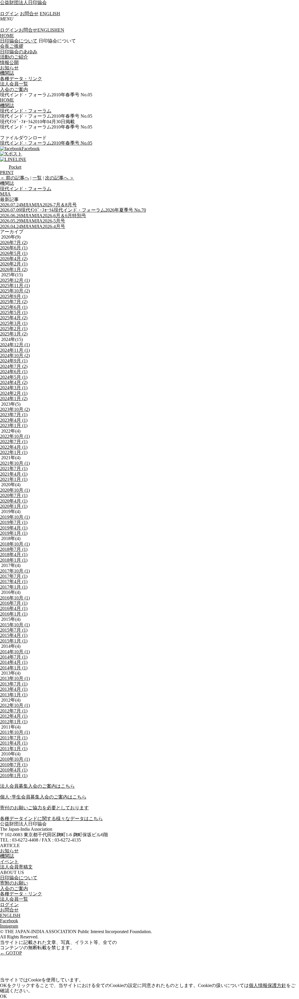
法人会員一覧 (14, 83)
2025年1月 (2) (13, 333)
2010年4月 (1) (13, 769)
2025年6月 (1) (13, 307)
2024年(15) (12, 339)
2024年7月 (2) (13, 366)
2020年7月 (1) (13, 495)
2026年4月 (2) (13, 258)
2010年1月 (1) (13, 775)
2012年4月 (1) (13, 716)
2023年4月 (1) (13, 420)
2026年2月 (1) (13, 263)
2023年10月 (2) (15, 409)
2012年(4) (10, 700)
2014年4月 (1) (13, 662)
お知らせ (9, 67)
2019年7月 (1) (13, 522)
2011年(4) (10, 726)
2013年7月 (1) (13, 683)
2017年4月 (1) (13, 581)
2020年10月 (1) (15, 490)
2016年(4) (10, 592)
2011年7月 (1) (13, 737)
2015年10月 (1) (15, 624)
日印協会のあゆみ (18, 51)
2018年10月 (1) (15, 544)
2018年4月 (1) (13, 554)
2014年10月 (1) (15, 651)
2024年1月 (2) (13, 398)
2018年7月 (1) (13, 549)
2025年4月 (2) (13, 317)
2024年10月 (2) (15, 355)
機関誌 (7, 73)
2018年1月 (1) (13, 560)
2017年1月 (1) (13, 587)
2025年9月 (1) (13, 296)
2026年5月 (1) (13, 253)
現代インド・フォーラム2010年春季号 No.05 (46, 142)
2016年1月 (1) (13, 613)
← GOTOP (11, 952)
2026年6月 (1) (13, 247)
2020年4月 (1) (13, 500)
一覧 (37, 177)
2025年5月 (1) (13, 312)
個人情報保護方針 (267, 985)
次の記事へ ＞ (59, 177)
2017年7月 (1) (13, 576)
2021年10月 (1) (15, 463)
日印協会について (18, 40)
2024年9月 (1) (13, 360)
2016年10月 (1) (15, 597)
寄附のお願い (14, 882)
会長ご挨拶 (11, 46)
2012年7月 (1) (13, 710)
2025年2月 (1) (13, 328)
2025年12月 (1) (15, 280)
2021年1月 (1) (13, 479)
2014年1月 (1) (13, 667)
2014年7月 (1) (13, 656)
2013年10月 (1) (15, 678)
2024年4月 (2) (13, 382)
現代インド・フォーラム (25, 188)
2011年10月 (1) (15, 732)
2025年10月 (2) (15, 290)
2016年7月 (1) (13, 603)
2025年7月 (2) (13, 301)
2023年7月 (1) (13, 414)
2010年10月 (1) (15, 759)
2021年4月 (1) (13, 474)
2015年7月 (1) (13, 630)
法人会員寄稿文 (16, 866)
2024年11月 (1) (15, 350)
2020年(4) (10, 484)
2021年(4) (10, 457)
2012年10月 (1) (15, 705)
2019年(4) (10, 511)
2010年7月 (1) (13, 764)
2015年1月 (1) (13, 640)
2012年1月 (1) (13, 721)
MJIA (5, 193)
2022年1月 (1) (13, 452)
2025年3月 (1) (13, 323)
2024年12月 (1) (15, 344)
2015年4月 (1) (13, 635)
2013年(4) (10, 673)
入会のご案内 (14, 89)
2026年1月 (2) (13, 269)
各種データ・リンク (21, 78)
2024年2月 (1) (13, 393)
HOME (7, 35)
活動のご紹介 (14, 56)
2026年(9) (10, 236)
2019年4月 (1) (13, 527)
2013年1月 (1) (13, 694)
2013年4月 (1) (13, 689)
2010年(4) (10, 753)
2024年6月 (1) (13, 371)
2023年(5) (10, 404)
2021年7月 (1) (13, 468)
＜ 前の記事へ (14, 177)
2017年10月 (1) (15, 570)
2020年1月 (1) (13, 506)
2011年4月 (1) (13, 743)
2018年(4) (10, 538)
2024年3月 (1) (13, 387)
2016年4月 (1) (13, 608)
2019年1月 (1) (13, 533)
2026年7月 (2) (13, 242)
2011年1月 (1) (13, 748)
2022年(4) (10, 431)
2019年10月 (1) (15, 517)
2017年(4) (10, 565)
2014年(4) (10, 646)
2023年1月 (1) (13, 425)
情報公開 (9, 62)
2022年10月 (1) (15, 436)
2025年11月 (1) (15, 285)
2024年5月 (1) (13, 377)
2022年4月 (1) (13, 447)
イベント (9, 861)
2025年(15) (12, 274)
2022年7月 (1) (13, 441)
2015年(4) (10, 619)
